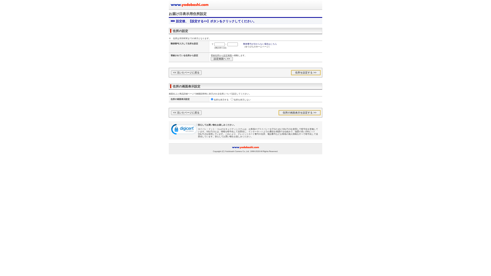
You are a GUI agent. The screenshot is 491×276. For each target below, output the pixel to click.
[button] (184, 130)
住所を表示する (221, 100)
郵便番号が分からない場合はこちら (260, 44)
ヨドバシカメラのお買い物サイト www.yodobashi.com (190, 5)
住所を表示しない (242, 100)
